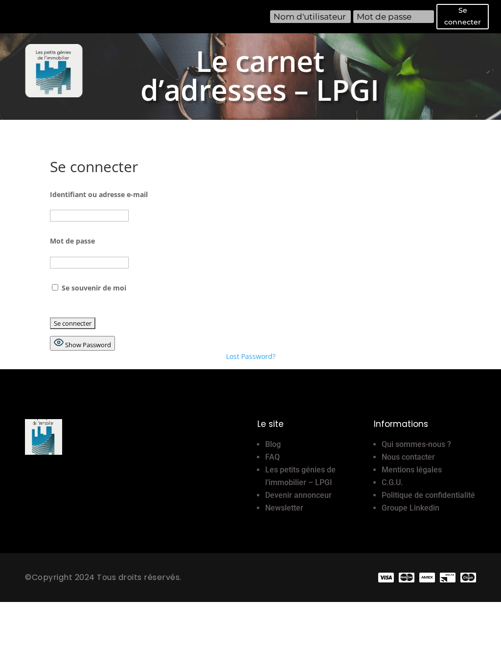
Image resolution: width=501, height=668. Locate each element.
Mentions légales (412, 469)
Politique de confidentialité (428, 495)
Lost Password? (250, 356)
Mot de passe (72, 240)
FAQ (272, 457)
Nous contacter (408, 457)
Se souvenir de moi (93, 287)
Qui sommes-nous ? (416, 444)
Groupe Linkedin (410, 507)
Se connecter (462, 16)
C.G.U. (392, 482)
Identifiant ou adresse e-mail (99, 194)
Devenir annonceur (298, 495)
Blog (273, 444)
